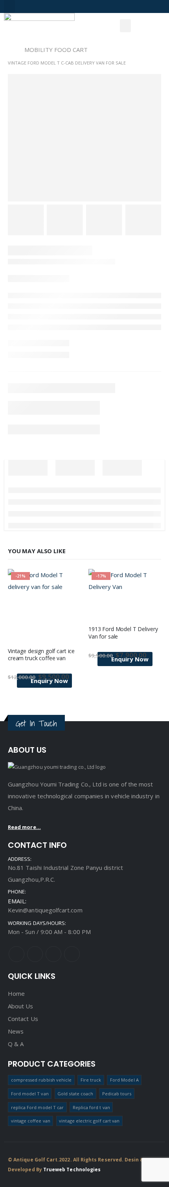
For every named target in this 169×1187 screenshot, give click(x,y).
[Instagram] (56, 6)
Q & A (16, 1044)
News (16, 1031)
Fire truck (91, 1080)
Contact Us (23, 1019)
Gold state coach (75, 1094)
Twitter (35, 954)
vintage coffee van (30, 1121)
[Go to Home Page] (10, 49)
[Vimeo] (69, 6)
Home (16, 993)
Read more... (24, 827)
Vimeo (72, 954)
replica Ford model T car (37, 1107)
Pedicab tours (117, 1094)
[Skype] (97, 6)
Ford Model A (124, 1080)
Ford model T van (30, 1094)
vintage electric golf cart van (89, 1121)
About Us (20, 1006)
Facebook (16, 954)
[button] (9, 6)
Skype (53, 954)
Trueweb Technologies (72, 1169)
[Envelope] (111, 6)
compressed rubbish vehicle (41, 1080)
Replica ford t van (91, 1107)
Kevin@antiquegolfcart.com (45, 910)
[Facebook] (42, 6)
